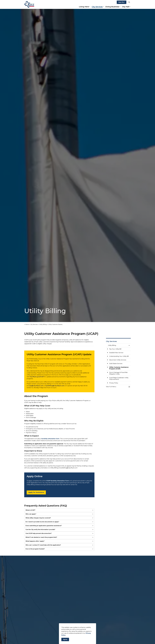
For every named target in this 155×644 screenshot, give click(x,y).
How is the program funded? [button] (35, 549)
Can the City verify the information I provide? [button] (40, 529)
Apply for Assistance (36, 492)
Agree (65, 639)
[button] (117, 386)
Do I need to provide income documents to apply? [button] (42, 522)
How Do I (121, 2)
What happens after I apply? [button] (35, 541)
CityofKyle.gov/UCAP (36, 376)
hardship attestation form (50, 438)
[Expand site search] (129, 2)
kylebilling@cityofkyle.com (54, 385)
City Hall (125, 7)
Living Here (84, 7)
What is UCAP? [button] (30, 510)
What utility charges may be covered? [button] (38, 518)
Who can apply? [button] (31, 514)
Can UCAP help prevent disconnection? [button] (39, 533)
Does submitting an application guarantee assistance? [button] (44, 525)
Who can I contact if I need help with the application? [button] (43, 545)
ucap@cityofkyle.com (35, 385)
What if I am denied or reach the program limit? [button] (41, 537)
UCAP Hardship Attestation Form (57, 481)
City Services (97, 7)
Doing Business (112, 7)
